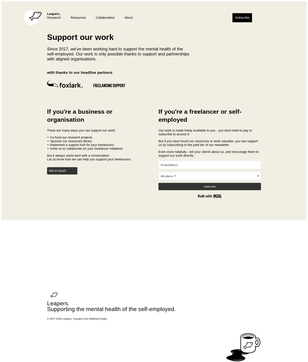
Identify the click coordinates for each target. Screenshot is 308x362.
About (128, 17)
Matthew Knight (98, 318)
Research (54, 17)
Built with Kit (210, 196)
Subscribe (242, 17)
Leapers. (53, 14)
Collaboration (105, 17)
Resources (78, 17)
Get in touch (57, 171)
